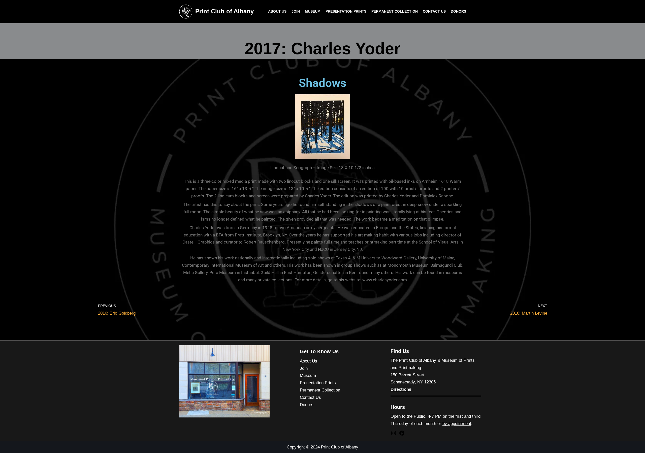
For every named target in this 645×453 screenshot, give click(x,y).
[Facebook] (402, 434)
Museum (312, 11)
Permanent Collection (394, 11)
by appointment (456, 423)
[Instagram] (394, 434)
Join (296, 11)
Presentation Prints (346, 11)
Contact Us (434, 11)
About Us (277, 11)
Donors (458, 11)
